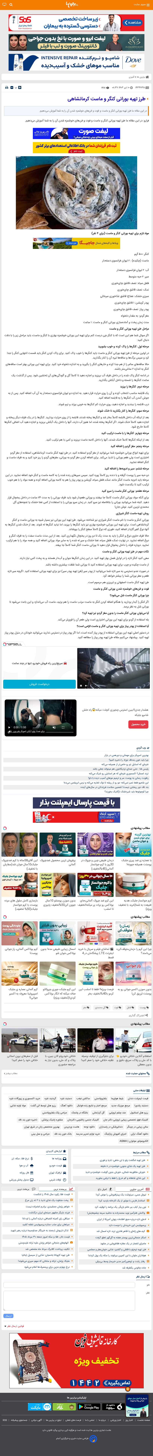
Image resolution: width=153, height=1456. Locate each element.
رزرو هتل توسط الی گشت (43, 1106)
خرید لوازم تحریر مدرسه (88, 1134)
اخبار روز (129, 1420)
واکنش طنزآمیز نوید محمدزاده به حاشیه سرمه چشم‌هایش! (116, 1213)
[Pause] (81, 685)
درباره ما (102, 1420)
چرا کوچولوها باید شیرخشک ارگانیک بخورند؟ (126, 792)
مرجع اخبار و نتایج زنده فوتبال (92, 1106)
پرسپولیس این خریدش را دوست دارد (127, 1225)
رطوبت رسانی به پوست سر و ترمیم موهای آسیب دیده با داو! (118, 778)
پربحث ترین (23, 1189)
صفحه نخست (143, 1420)
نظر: (148, 1293)
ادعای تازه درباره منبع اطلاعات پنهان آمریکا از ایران (121, 1219)
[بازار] (64, 1407)
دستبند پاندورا (141, 1106)
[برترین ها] (72, 5)
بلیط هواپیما (117, 1099)
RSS (5, 1420)
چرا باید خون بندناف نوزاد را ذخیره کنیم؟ (129, 760)
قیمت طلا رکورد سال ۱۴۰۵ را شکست (52, 1194)
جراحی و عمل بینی (40, 1134)
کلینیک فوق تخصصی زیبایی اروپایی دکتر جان (125, 1120)
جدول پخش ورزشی (19, 1180)
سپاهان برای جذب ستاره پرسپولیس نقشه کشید (46, 1225)
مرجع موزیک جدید (120, 1106)
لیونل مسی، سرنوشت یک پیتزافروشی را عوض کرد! (121, 1195)
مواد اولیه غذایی (18, 1106)
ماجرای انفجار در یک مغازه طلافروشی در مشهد (123, 1244)
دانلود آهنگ (66, 1106)
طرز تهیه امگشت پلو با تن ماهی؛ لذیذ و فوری (122, 1160)
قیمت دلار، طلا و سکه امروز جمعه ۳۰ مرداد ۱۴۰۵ (46, 1237)
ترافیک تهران (55, 1173)
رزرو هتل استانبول (139, 1113)
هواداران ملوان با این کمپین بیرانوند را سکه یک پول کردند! (117, 1255)
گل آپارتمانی (98, 1113)
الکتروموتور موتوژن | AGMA (134, 1141)
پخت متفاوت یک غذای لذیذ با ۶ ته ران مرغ (46, 1200)
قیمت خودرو (55, 1166)
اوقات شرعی (55, 1180)
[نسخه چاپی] (6, 87)
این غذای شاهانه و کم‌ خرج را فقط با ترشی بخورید (120, 1178)
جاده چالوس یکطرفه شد (134, 1268)
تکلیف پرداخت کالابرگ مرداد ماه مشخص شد (47, 1249)
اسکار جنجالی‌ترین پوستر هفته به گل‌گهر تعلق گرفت (120, 1238)
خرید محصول (138, 724)
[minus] (11, 87)
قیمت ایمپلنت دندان (138, 1099)
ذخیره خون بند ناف (27, 1120)
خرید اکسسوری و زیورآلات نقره (25, 1099)
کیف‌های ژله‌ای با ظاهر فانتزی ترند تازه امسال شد (120, 1231)
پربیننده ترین (60, 1189)
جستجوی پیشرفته (19, 1420)
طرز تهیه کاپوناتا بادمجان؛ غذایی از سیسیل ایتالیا (46, 1255)
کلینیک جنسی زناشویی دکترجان (83, 1120)
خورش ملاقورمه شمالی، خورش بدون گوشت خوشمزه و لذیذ (115, 1172)
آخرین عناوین (136, 1189)
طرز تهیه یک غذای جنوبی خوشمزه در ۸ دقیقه (123, 1166)
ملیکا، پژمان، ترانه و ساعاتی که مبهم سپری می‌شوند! (44, 1261)
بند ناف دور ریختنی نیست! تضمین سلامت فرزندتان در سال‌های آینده (115, 787)
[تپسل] (5, 644)
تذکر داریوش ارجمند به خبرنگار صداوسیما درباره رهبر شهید (39, 1231)
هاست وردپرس (71, 1127)
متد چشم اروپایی (117, 1113)
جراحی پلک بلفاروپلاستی (54, 1113)
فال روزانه (24, 1173)
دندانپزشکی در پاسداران (111, 1127)
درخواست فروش (39, 684)
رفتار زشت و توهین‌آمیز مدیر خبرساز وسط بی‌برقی (120, 1261)
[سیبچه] (113, 1407)
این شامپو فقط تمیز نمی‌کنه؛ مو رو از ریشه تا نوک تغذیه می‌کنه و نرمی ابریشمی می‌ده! (106, 783)
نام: (148, 1285)
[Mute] (86, 685)
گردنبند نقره (50, 1099)
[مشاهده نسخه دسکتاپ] (4, 4)
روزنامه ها (57, 1159)
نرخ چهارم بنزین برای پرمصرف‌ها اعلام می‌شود (47, 1267)
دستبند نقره (66, 1099)
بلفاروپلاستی (100, 1099)
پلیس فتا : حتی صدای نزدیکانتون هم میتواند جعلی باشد (121, 769)
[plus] (19, 87)
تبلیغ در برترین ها (53, 1420)
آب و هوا (24, 1166)
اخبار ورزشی (116, 1420)
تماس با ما (90, 1420)
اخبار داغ (102, 1189)
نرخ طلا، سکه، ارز (20, 1159)
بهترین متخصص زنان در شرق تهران (42, 1127)
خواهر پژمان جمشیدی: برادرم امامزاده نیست (48, 1207)
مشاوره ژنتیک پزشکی (52, 1120)
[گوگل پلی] (89, 1407)
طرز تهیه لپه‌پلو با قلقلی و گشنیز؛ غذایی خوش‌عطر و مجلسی (116, 1249)
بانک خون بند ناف (63, 1134)
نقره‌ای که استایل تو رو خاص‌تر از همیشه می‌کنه (125, 764)
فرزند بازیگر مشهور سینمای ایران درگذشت (49, 1213)
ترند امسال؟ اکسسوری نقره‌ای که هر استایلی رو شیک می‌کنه (119, 774)
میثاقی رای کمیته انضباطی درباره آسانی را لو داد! (46, 1219)
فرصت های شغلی (73, 1420)
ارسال (8, 1316)
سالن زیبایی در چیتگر (137, 1127)
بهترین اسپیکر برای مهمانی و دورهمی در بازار (126, 755)
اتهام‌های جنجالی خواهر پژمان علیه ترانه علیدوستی (43, 1243)
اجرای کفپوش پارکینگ (115, 1134)
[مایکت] (39, 1407)
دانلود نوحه (89, 1127)
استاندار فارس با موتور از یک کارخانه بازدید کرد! (122, 1201)
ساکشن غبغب (83, 1099)
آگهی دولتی (36, 1420)
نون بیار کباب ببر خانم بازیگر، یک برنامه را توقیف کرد (120, 1207)
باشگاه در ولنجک (79, 1113)
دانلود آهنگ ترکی (139, 1134)
